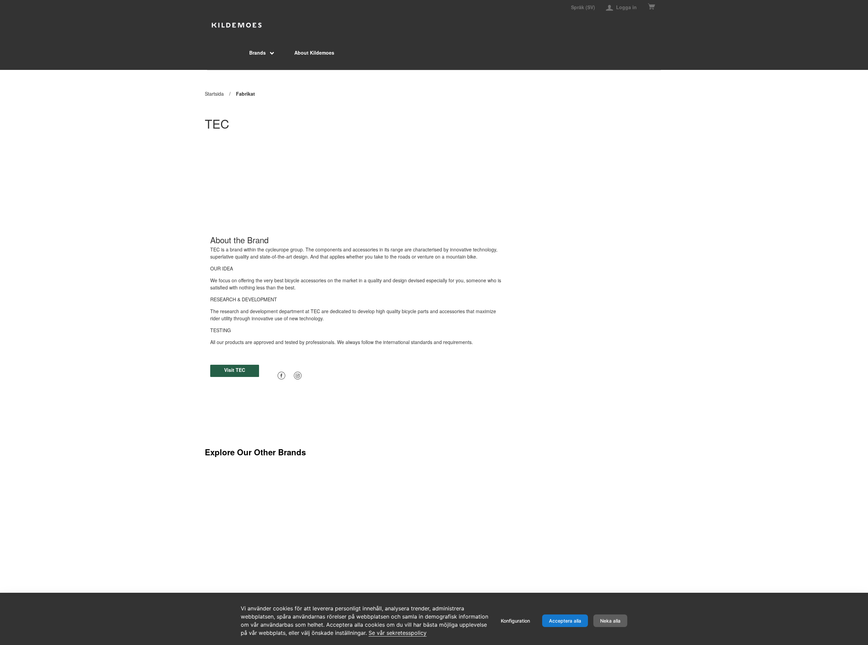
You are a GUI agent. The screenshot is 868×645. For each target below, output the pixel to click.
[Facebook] (281, 375)
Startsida (214, 93)
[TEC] (236, 24)
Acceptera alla (565, 621)
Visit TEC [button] (234, 369)
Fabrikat (245, 93)
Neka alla (610, 621)
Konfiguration (515, 621)
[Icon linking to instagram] (297, 375)
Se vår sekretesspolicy (398, 632)
